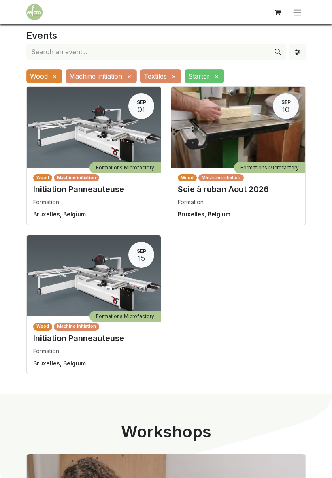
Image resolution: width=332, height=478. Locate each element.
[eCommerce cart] (277, 12)
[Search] (277, 52)
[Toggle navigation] (297, 12)
